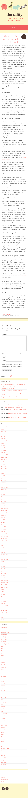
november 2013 (4, 582)
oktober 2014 (4, 557)
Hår (1, 692)
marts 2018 (3, 480)
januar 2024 (3, 438)
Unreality (14, 14)
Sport (2, 746)
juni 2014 (3, 566)
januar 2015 (3, 552)
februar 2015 (3, 550)
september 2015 (4, 540)
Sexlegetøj (3, 734)
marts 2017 (3, 501)
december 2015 (4, 533)
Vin (1, 767)
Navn (3, 353)
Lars (9, 44)
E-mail (3, 357)
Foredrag (3, 685)
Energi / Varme (4, 667)
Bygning (2, 655)
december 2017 (4, 487)
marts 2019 (3, 466)
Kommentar (5, 334)
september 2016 (4, 513)
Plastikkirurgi (3, 720)
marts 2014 (3, 573)
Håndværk (3, 690)
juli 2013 (3, 591)
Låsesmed (3, 706)
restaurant (3, 732)
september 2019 (4, 459)
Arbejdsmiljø (3, 637)
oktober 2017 (4, 489)
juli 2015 (3, 545)
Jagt (1, 699)
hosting (2, 695)
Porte (2, 722)
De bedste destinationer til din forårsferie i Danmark (12, 390)
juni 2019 (3, 464)
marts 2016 (3, 526)
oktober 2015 (4, 538)
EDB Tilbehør (4, 662)
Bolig (2, 653)
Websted (4, 360)
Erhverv (2, 669)
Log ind (2, 775)
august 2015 (3, 543)
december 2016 (4, 508)
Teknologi (3, 755)
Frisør (2, 688)
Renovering (3, 729)
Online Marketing (4, 716)
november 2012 (4, 608)
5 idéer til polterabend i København (8, 388)
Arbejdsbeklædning (5, 632)
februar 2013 (3, 601)
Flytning (2, 678)
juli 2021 (3, 443)
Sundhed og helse (5, 748)
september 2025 (4, 427)
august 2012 (3, 615)
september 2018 (4, 471)
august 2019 (3, 461)
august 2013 (3, 589)
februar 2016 (4, 529)
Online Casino (4, 713)
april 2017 (3, 499)
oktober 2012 (4, 610)
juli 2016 (3, 517)
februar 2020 (4, 450)
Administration (4, 627)
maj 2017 (3, 496)
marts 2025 (3, 431)
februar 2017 (4, 503)
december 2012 (4, 605)
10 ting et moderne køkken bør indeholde (10, 397)
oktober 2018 (4, 468)
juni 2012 (3, 619)
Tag (1, 750)
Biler (2, 646)
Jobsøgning (3, 702)
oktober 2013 (4, 584)
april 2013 (3, 598)
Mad (2, 711)
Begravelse (3, 641)
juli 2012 (3, 617)
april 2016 (3, 524)
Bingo (2, 648)
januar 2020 (3, 452)
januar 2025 (3, 434)
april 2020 (3, 447)
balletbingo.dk (22, 275)
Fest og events (4, 676)
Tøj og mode (3, 760)
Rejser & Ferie (4, 725)
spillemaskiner (18, 315)
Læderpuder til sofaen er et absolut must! (14, 407)
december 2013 (4, 580)
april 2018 (3, 478)
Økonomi (3, 718)
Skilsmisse (3, 736)
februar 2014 (3, 575)
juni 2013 (3, 594)
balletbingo (4, 315)
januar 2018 (3, 485)
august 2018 (3, 473)
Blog (2, 650)
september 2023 (4, 440)
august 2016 (3, 515)
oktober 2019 (4, 457)
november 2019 (4, 454)
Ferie (2, 674)
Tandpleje (3, 753)
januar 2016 (3, 531)
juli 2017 (3, 492)
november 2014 (4, 554)
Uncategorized (4, 762)
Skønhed (3, 739)
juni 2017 (3, 494)
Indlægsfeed (3, 777)
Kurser (2, 704)
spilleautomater (10, 315)
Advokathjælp (4, 630)
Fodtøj (2, 681)
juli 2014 (3, 564)
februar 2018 (4, 482)
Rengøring (3, 727)
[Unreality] (14, 6)
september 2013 (4, 587)
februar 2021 (3, 445)
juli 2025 (3, 429)
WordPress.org (4, 781)
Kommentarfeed (4, 779)
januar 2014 (3, 578)
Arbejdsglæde (4, 634)
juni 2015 (3, 547)
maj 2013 (3, 596)
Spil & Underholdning (6, 314)
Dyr (1, 660)
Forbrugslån (3, 683)
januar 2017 (3, 505)
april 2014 (3, 571)
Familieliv (3, 671)
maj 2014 (3, 568)
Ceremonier (3, 657)
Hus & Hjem (3, 697)
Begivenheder (4, 639)
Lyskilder (3, 709)
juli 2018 (3, 475)
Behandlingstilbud (5, 644)
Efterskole (3, 664)
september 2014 (4, 559)
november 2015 (4, 536)
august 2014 (3, 561)
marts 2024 (3, 436)
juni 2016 (3, 519)
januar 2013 (3, 603)
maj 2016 (3, 522)
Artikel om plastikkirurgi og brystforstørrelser (17, 404)
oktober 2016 (4, 510)
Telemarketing (4, 757)
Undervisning (3, 764)
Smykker (3, 741)
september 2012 (4, 612)
